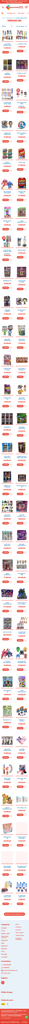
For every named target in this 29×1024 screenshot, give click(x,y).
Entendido (25, 1022)
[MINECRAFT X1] (11, 727)
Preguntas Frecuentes (19, 939)
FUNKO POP (4, 940)
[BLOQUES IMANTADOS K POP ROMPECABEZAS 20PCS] (25, 552)
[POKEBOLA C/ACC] (25, 728)
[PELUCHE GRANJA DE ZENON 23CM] (25, 406)
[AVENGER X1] (11, 434)
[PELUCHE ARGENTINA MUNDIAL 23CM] (11, 347)
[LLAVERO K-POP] (25, 51)
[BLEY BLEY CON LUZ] (25, 787)
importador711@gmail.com (10, 970)
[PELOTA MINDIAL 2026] (25, 141)
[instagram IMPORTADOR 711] (2, 982)
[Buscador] (3, 7)
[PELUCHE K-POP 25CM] (25, 112)
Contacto (18, 929)
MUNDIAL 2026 (5, 933)
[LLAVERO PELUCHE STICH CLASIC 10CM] (11, 669)
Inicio (3, 18)
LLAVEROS (4, 957)
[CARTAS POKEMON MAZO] (11, 816)
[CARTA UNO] (25, 169)
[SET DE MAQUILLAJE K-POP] (25, 523)
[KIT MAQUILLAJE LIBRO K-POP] (25, 874)
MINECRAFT (4, 946)
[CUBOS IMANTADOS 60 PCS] (11, 611)
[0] (26, 7)
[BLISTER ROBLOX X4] (25, 494)
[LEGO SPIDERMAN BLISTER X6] (11, 582)
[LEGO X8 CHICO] (11, 639)
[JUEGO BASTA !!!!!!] (11, 845)
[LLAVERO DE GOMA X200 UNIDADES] (11, 111)
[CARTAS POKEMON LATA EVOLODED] (11, 170)
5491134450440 (7, 964)
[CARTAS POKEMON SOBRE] (11, 81)
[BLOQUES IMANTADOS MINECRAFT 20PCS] (25, 435)
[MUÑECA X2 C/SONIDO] (11, 494)
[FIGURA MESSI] (25, 257)
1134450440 (6, 967)
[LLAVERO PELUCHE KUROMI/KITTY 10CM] (25, 757)
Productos (18, 927)
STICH (2, 951)
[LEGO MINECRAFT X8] (25, 229)
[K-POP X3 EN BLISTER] (25, 289)
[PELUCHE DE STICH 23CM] (11, 200)
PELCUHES (4, 954)
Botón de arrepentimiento (15, 1015)
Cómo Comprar (20, 932)
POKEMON (4, 948)
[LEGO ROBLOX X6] (11, 699)
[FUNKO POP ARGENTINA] (11, 141)
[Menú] (2, 13)
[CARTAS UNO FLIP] (11, 406)
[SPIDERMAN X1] (11, 288)
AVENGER (4, 928)
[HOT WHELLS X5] (25, 815)
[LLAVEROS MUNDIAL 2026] (11, 52)
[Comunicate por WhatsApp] (26, 1017)
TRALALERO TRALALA (4, 937)
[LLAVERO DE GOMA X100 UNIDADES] (11, 904)
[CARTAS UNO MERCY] (25, 200)
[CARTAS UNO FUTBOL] (11, 377)
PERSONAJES (11, 13)
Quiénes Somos (20, 935)
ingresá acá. (4, 1015)
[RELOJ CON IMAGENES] (11, 787)
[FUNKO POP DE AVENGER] (25, 845)
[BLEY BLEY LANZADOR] (25, 347)
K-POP (3, 930)
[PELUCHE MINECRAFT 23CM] (11, 523)
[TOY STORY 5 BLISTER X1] (25, 377)
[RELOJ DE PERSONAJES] (11, 757)
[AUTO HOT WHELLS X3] (11, 464)
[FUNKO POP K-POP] (25, 318)
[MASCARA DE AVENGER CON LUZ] (25, 669)
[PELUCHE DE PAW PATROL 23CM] (11, 874)
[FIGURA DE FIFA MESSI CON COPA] (25, 464)
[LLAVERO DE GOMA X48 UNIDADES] (25, 904)
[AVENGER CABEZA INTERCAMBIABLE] (11, 318)
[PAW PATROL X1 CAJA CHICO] (25, 611)
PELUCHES (21, 13)
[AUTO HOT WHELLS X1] (11, 552)
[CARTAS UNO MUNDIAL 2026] (11, 260)
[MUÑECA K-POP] (25, 80)
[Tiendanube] (5, 1018)
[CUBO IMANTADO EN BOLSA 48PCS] (25, 699)
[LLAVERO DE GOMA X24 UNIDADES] (25, 640)
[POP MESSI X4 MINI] (25, 582)
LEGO (2, 943)
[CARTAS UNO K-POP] (11, 229)
